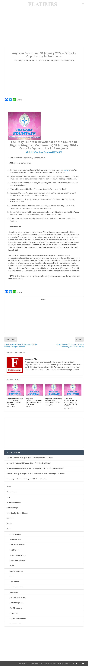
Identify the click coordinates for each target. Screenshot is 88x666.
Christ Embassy (15, 534)
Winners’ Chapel (12, 508)
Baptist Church (15, 624)
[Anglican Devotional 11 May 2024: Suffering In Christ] (53, 390)
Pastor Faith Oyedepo (18, 555)
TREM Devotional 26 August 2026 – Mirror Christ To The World (30, 458)
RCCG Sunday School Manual (17, 513)
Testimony (14, 613)
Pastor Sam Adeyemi (17, 560)
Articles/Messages (16, 571)
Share (19, 100)
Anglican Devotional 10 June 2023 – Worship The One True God (15, 401)
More (8, 529)
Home (9, 487)
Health (9, 524)
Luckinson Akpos (30, 60)
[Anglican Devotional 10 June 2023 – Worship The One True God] (15, 390)
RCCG (12, 576)
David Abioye (14, 550)
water (66, 170)
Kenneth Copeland (16, 603)
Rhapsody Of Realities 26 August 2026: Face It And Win (27, 479)
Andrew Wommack (17, 587)
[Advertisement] (44, 28)
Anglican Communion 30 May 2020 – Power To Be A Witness (34, 401)
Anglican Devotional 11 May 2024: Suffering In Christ (53, 400)
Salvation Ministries (17, 545)
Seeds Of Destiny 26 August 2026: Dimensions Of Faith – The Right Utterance (35, 474)
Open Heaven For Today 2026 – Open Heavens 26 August (50, 663)
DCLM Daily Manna (14, 502)
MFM (8, 497)
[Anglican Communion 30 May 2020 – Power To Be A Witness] (34, 390)
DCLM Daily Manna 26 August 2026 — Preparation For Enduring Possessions (35, 468)
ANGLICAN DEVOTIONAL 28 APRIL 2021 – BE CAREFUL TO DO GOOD (70, 402)
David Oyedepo (15, 539)
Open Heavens (12, 492)
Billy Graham (14, 582)
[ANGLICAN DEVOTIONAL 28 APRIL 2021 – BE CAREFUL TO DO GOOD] (73, 390)
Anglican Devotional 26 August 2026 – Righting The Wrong (28, 463)
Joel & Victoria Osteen (18, 597)
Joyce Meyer (14, 592)
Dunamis (10, 518)
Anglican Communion (60, 60)
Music (12, 566)
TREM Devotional (16, 608)
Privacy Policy (23, 663)
